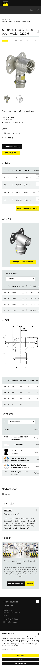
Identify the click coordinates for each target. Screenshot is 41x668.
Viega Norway (6, 19)
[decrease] (34, 177)
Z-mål (27, 41)
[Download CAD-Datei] (23, 286)
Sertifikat (7, 429)
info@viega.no (11, 622)
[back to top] (37, 601)
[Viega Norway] (5, 3)
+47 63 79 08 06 (12, 619)
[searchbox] (19, 10)
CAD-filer (18, 41)
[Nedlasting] (23, 292)
